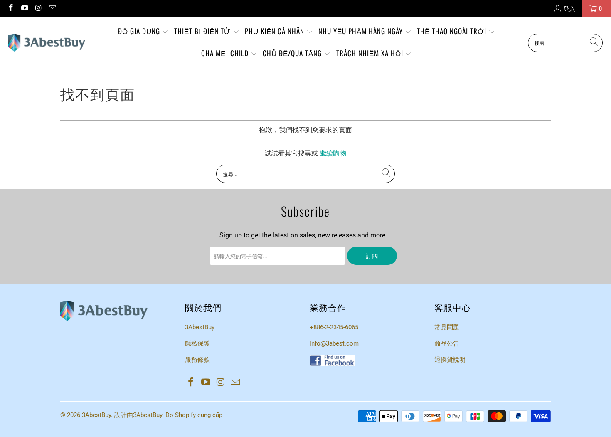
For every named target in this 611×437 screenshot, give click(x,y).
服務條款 (197, 359)
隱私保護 (197, 343)
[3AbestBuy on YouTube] (24, 8)
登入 (569, 8)
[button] (143, 32)
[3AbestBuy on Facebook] (10, 8)
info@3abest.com (334, 343)
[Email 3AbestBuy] (52, 8)
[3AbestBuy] (46, 43)
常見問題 (446, 327)
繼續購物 (333, 153)
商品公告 (446, 343)
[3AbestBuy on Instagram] (38, 8)
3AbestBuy (199, 327)
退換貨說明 (450, 359)
